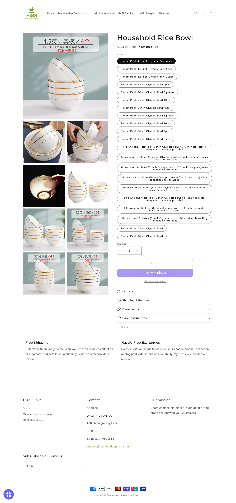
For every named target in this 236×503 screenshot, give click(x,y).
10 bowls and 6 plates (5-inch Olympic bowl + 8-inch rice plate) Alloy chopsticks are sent (165, 219)
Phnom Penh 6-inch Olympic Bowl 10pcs (146, 123)
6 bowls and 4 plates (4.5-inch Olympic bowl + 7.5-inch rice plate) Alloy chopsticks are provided (164, 148)
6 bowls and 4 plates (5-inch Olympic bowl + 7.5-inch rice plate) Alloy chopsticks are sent (164, 168)
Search (27, 408)
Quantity (121, 244)
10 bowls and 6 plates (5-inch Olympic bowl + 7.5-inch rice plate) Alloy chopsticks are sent (165, 209)
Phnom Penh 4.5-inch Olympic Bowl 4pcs (146, 61)
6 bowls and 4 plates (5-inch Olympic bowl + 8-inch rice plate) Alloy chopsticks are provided (164, 178)
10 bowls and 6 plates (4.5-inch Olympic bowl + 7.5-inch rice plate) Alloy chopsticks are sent (165, 188)
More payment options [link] (155, 281)
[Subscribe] (81, 466)
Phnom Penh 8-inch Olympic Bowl (142, 236)
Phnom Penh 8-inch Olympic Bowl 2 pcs (146, 139)
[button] (165, 13)
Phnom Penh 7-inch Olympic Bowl (142, 228)
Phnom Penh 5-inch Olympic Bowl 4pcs (145, 84)
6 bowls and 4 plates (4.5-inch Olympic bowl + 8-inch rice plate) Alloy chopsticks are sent (164, 158)
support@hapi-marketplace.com (108, 446)
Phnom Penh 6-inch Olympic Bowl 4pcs (145, 107)
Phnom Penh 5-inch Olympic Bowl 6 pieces (147, 92)
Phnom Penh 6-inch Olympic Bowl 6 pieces (147, 115)
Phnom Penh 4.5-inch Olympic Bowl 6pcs (146, 68)
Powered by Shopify (130, 495)
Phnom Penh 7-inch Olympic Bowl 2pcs (145, 131)
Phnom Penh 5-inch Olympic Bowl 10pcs (146, 100)
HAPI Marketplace (33, 420)
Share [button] (124, 327)
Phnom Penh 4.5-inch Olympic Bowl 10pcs (147, 76)
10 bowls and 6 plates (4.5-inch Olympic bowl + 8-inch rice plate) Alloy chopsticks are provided (165, 199)
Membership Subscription (38, 414)
